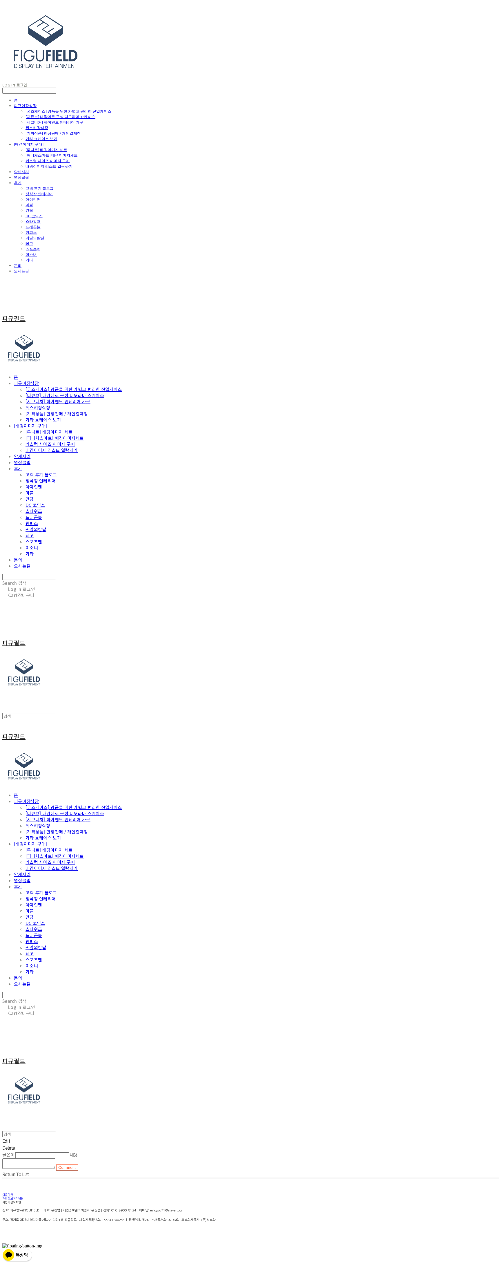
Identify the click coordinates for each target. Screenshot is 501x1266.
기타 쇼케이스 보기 (41, 138)
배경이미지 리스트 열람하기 (49, 166)
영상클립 (21, 177)
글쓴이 (8, 1154)
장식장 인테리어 (39, 193)
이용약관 (7, 1194)
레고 (29, 243)
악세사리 (21, 171)
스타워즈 (33, 221)
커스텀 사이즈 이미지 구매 (48, 160)
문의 (17, 265)
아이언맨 (33, 199)
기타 (29, 260)
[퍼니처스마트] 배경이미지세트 (52, 155)
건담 (29, 210)
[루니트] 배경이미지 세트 (46, 149)
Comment (67, 1167)
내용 (74, 1154)
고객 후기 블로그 (40, 188)
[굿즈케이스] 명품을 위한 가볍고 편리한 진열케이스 (68, 111)
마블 (29, 204)
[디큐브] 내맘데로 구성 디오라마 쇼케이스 (60, 116)
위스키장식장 (37, 127)
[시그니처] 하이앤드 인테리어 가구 (54, 122)
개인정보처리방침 (13, 1198)
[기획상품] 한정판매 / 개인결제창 (53, 133)
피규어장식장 (25, 105)
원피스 (31, 232)
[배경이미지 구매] (28, 144)
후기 (17, 182)
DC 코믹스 (34, 215)
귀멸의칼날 (35, 237)
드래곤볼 (33, 226)
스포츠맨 (33, 249)
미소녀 (31, 254)
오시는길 (21, 271)
